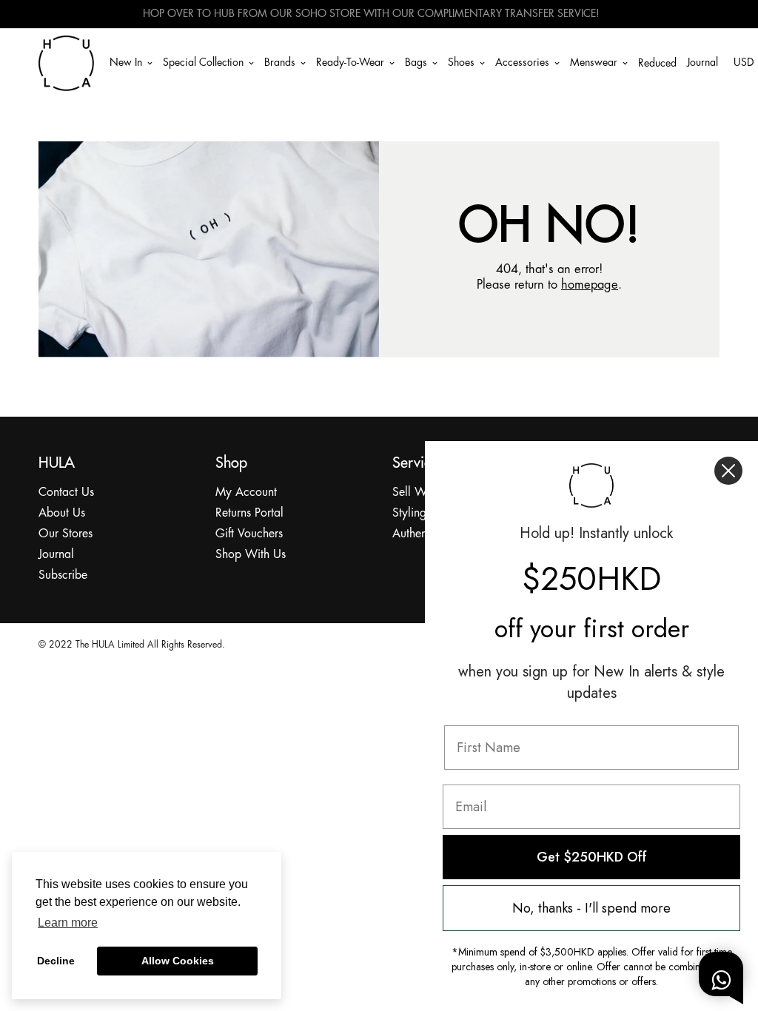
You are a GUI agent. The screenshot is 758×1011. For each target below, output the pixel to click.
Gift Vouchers (249, 534)
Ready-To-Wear (350, 62)
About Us (61, 513)
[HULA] (66, 63)
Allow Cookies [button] (177, 961)
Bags (416, 62)
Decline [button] (56, 961)
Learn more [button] (68, 922)
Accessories (522, 62)
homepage (589, 285)
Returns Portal (249, 513)
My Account (246, 492)
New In (126, 62)
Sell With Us (423, 492)
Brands (279, 62)
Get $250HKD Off (592, 857)
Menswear (593, 62)
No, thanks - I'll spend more (591, 908)
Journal (702, 62)
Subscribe (62, 575)
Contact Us (66, 492)
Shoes (461, 62)
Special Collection (203, 62)
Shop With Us (250, 554)
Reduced (657, 64)
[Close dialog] (728, 471)
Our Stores (65, 534)
